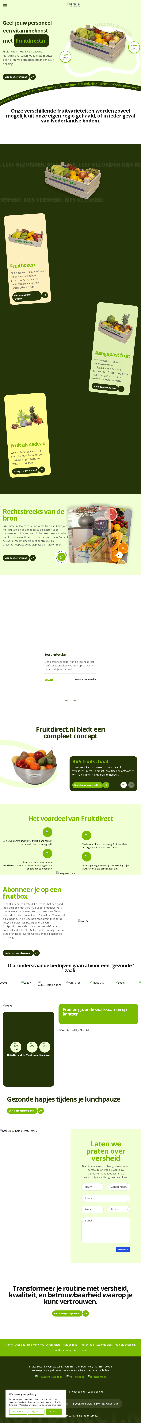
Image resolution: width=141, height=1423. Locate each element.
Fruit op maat (70, 1344)
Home (9, 1344)
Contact (85, 1350)
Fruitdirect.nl (31, 40)
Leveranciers (53, 1344)
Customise (18, 1411)
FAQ (76, 1350)
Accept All (54, 1411)
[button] (66, 701)
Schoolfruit (57, 1350)
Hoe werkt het (35, 1344)
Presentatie (87, 1344)
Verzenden (123, 1249)
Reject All (36, 1411)
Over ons (20, 1344)
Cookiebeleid (95, 1391)
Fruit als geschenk (125, 1344)
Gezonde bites (104, 1344)
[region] (36, 1403)
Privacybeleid (77, 1391)
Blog (68, 1350)
